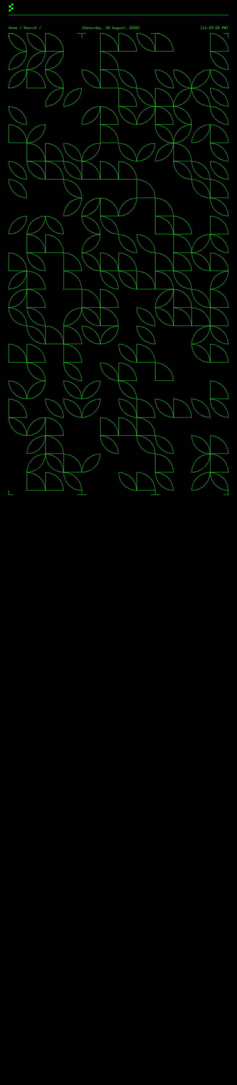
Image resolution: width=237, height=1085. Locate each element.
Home (13, 28)
